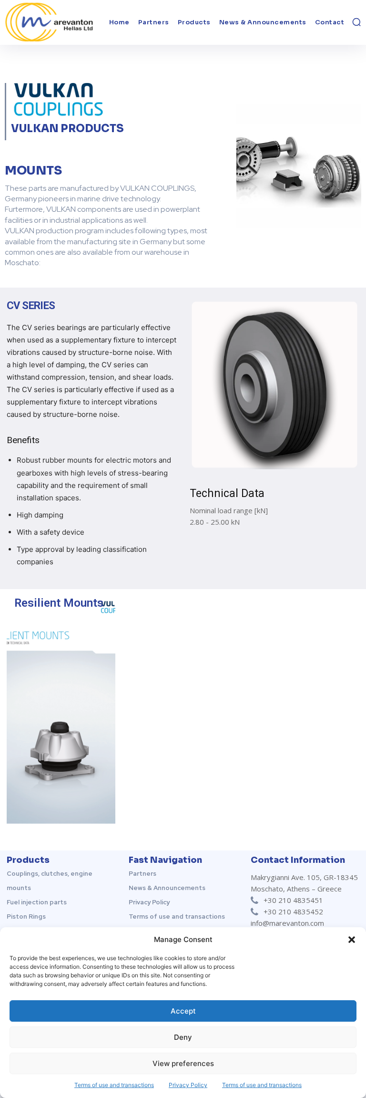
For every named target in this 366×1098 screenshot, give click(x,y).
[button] (351, 939)
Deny (183, 1037)
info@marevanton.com (287, 923)
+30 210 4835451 (293, 900)
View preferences (183, 1063)
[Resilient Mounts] (61, 708)
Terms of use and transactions (114, 1084)
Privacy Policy (188, 1084)
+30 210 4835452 (293, 911)
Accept (183, 1010)
